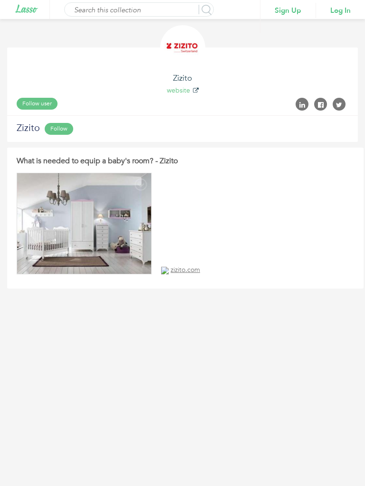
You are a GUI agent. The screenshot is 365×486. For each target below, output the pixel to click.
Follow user (37, 103)
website (178, 90)
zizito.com (185, 269)
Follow (58, 128)
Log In (340, 10)
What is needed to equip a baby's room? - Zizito (97, 161)
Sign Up (288, 10)
